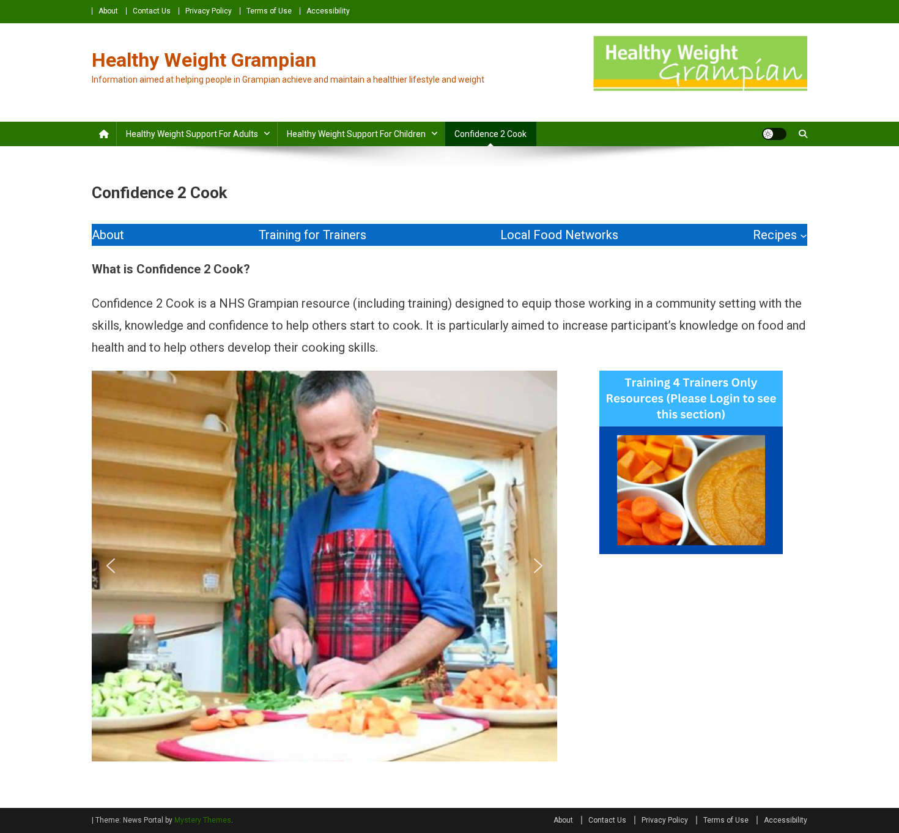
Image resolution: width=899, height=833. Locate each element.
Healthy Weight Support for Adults (192, 134)
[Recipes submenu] (803, 235)
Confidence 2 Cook (490, 134)
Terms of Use (269, 11)
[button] (110, 566)
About (108, 11)
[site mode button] (774, 134)
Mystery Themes (202, 820)
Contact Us (152, 11)
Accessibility (328, 11)
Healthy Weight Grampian (204, 60)
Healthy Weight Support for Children (356, 134)
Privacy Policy (208, 11)
